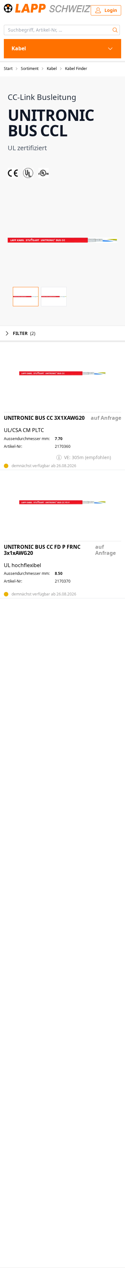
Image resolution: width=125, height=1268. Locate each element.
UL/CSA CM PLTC (24, 430)
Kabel (52, 68)
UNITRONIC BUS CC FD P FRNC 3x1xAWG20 (42, 550)
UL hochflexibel (22, 565)
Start (8, 68)
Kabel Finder (76, 68)
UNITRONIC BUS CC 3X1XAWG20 (44, 418)
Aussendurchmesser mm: (27, 438)
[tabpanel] (62, 240)
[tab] (25, 297)
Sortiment (29, 68)
